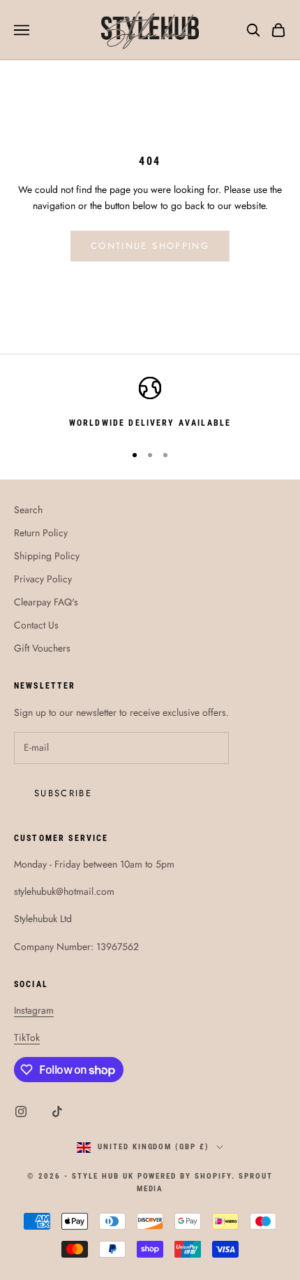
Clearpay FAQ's (46, 602)
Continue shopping (150, 245)
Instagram (34, 1010)
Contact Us (36, 625)
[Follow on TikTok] (57, 1112)
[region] (150, 403)
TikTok (27, 1037)
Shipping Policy (47, 556)
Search (28, 510)
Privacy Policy (43, 579)
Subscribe (63, 793)
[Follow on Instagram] (21, 1112)
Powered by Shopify (184, 1176)
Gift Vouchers (42, 648)
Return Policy (41, 533)
